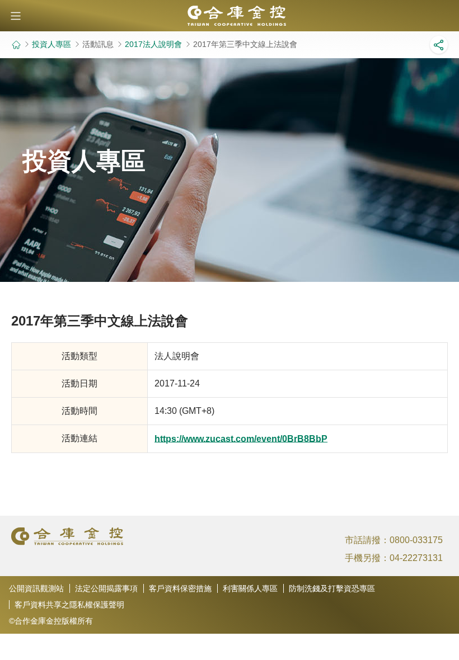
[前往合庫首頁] (229, 16)
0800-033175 (416, 540)
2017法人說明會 (153, 44)
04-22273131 (416, 558)
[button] (15, 15)
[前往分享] (439, 45)
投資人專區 (51, 44)
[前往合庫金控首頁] (16, 44)
